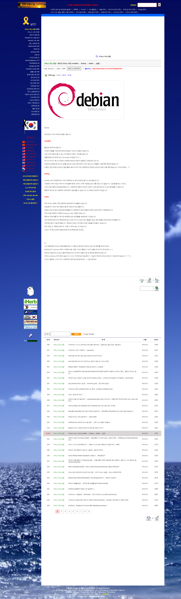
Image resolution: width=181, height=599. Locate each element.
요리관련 (33, 80)
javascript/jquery (30, 60)
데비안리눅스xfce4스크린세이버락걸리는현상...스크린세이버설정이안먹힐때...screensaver (100, 378)
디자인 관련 (33, 57)
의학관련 (33, 86)
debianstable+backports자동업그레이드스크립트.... (86, 367)
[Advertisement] (30, 245)
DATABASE (33, 63)
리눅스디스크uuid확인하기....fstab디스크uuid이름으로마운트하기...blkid (93, 444)
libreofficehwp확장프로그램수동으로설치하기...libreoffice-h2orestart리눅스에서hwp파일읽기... (101, 411)
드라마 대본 (129, 12)
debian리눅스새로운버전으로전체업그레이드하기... (86, 428)
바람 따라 (104, 12)
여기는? (83, 9)
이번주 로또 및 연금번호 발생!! (61, 9)
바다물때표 (93, 9)
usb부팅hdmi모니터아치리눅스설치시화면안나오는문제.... (89, 361)
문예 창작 (91, 12)
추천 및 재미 (127, 9)
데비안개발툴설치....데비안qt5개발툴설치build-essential (88, 483)
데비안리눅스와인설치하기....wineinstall (82, 417)
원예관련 (34, 114)
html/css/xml (32, 46)
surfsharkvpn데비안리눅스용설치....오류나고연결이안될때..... (90, 422)
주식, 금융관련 (32, 91)
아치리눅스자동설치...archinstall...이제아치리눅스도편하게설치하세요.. (92, 494)
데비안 (46, 128)
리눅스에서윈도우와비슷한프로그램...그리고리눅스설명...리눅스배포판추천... (95, 472)
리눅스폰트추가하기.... (76, 394)
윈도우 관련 (33, 35)
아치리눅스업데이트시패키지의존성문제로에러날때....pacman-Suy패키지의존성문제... (98, 500)
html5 (35, 49)
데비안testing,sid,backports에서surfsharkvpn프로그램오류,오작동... (92, 406)
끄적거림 (79, 12)
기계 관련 (33, 97)
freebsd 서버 (32, 40)
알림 (100, 9)
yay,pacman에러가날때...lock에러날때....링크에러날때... (89, 383)
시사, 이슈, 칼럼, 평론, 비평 (59, 12)
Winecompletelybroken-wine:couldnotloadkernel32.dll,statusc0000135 (93, 467)
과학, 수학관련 (32, 103)
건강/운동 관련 (31, 89)
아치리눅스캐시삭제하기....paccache (81, 350)
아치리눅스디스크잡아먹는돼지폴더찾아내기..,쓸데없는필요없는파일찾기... (95, 345)
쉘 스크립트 (33, 43)
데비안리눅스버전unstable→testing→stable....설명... (87, 433)
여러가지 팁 (112, 9)
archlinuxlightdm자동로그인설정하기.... (81, 489)
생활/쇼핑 (33, 72)
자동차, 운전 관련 (30, 94)
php (36, 55)
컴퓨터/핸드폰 (31, 74)
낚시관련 (34, 111)
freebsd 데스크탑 (30, 38)
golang (33, 52)
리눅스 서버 (31, 32)
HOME (76, 9)
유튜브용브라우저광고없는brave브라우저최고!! (85, 356)
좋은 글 (34, 108)
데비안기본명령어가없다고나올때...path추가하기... (86, 450)
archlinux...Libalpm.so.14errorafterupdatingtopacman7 (87, 505)
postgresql (32, 66)
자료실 (140, 9)
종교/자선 (34, 77)
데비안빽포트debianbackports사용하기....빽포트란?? (86, 455)
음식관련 (33, 83)
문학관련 (34, 106)
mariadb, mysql (31, 69)
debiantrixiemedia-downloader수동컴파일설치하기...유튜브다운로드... (92, 478)
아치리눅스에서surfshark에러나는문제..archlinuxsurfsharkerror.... (91, 389)
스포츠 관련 (33, 100)
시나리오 (116, 12)
